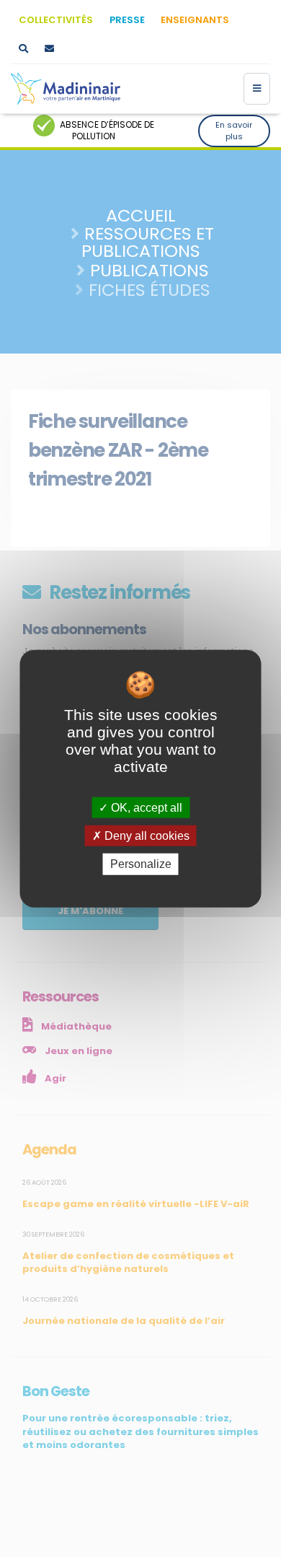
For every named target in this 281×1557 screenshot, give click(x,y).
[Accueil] (65, 89)
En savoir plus (233, 131)
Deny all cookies (145, 836)
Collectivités (56, 20)
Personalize (140, 864)
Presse (127, 20)
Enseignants (195, 20)
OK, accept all (145, 808)
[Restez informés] (48, 49)
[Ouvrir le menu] (257, 89)
